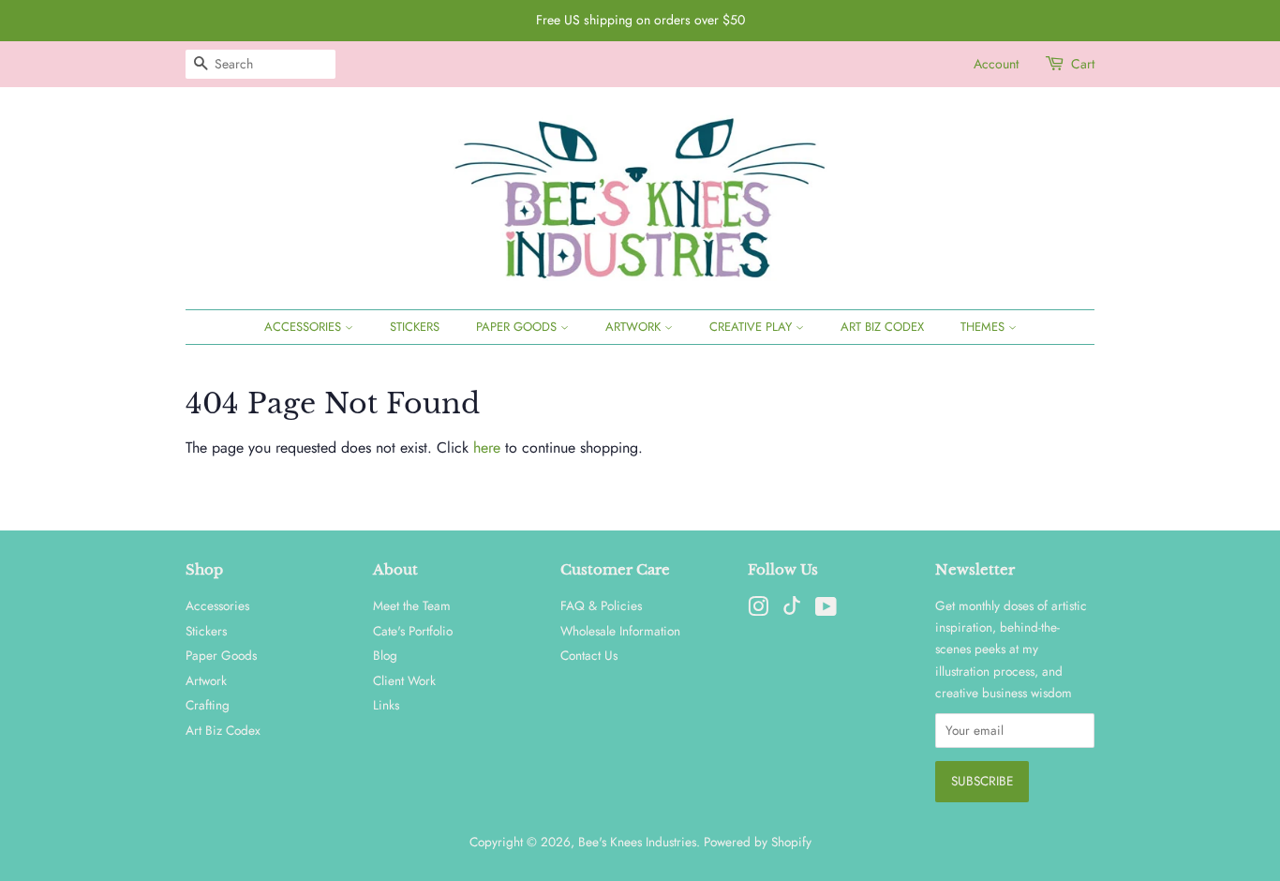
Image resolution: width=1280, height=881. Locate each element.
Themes (984, 327)
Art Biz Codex (882, 327)
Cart (1082, 63)
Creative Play (752, 327)
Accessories (304, 327)
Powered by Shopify (757, 841)
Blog (385, 655)
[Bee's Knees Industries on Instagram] (758, 610)
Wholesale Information (620, 630)
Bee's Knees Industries (637, 841)
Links (386, 704)
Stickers (414, 327)
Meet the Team (412, 605)
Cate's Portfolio (413, 630)
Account (996, 63)
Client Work (404, 680)
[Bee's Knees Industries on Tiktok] (791, 610)
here (486, 447)
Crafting (208, 704)
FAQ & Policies (601, 605)
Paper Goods (518, 327)
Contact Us (589, 655)
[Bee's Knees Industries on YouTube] (826, 610)
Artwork (634, 327)
